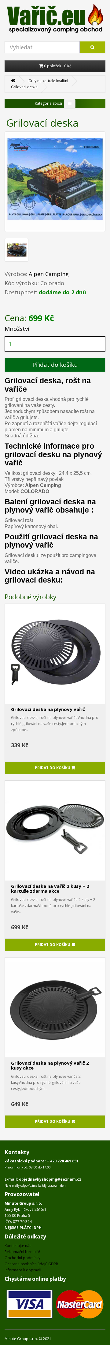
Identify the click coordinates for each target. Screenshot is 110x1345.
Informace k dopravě (23, 1270)
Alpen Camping (49, 274)
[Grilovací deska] (55, 181)
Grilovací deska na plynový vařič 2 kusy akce (50, 1065)
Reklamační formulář (22, 1251)
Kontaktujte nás (18, 1245)
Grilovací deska (24, 86)
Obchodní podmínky (22, 1257)
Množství (17, 329)
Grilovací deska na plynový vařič (48, 709)
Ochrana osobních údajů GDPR (31, 1263)
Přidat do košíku (55, 365)
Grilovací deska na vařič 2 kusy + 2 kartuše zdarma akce (50, 888)
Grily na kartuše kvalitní (48, 80)
